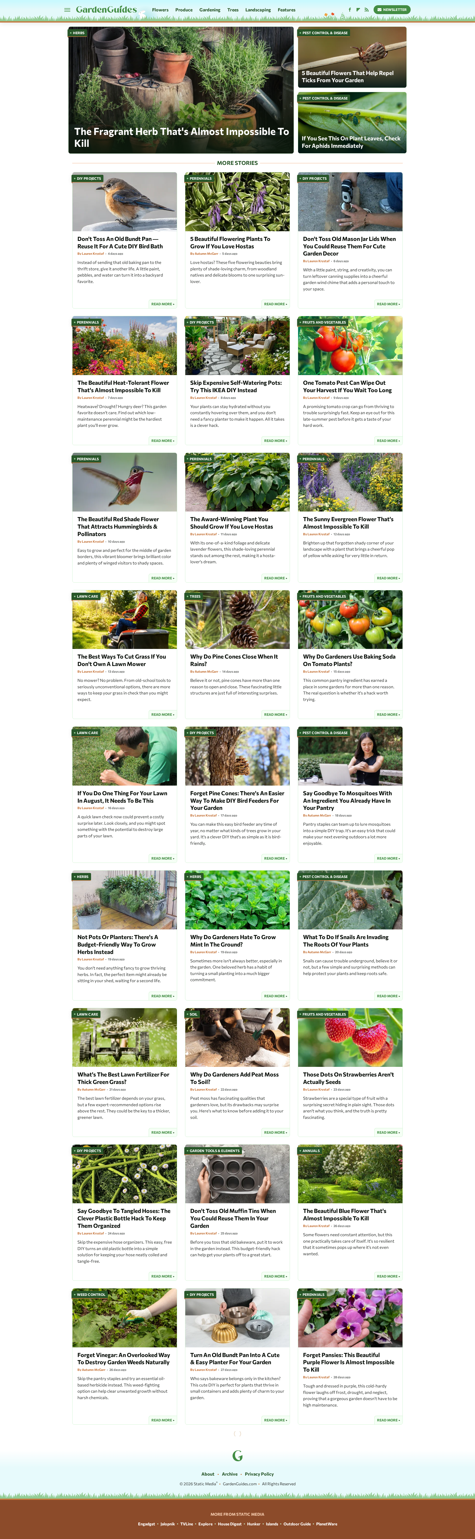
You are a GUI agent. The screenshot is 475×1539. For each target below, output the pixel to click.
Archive (230, 1474)
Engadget (146, 1523)
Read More (161, 304)
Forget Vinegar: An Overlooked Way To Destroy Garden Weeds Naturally (123, 1358)
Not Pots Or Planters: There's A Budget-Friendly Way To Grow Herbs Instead (117, 944)
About (207, 1474)
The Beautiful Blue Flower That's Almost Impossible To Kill (344, 1214)
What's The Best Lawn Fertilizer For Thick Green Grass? (123, 1078)
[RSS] (366, 9)
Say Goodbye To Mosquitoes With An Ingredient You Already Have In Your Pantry (347, 800)
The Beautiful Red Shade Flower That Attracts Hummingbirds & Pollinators (118, 526)
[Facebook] (349, 9)
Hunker (254, 1523)
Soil (193, 1014)
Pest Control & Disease (325, 33)
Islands (272, 1523)
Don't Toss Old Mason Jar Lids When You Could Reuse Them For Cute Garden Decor (349, 246)
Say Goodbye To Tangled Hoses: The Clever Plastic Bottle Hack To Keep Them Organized (123, 1218)
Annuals (311, 1151)
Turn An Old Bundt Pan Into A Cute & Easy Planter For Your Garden (235, 1358)
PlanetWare (326, 1523)
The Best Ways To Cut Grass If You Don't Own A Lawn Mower (121, 660)
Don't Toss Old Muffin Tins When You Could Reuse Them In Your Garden (233, 1218)
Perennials (201, 178)
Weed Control (91, 1294)
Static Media (205, 1483)
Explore (205, 1523)
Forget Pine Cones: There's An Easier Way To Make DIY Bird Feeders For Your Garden (237, 800)
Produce (184, 9)
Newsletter (395, 9)
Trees (232, 9)
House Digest (230, 1523)
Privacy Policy (259, 1474)
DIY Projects (89, 178)
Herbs (79, 33)
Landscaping (258, 9)
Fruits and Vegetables (324, 322)
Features (286, 9)
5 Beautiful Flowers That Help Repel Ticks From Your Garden (348, 76)
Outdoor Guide (297, 1523)
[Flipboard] (358, 9)
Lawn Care (87, 596)
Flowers (160, 9)
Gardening (209, 9)
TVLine (186, 1523)
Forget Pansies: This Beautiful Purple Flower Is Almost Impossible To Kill (348, 1362)
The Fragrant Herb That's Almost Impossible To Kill (181, 137)
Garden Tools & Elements (214, 1151)
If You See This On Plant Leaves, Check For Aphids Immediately (351, 142)
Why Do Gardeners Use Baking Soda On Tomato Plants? (349, 660)
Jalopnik (168, 1523)
